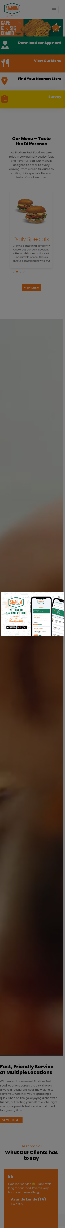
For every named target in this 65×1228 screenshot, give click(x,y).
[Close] (59, 597)
